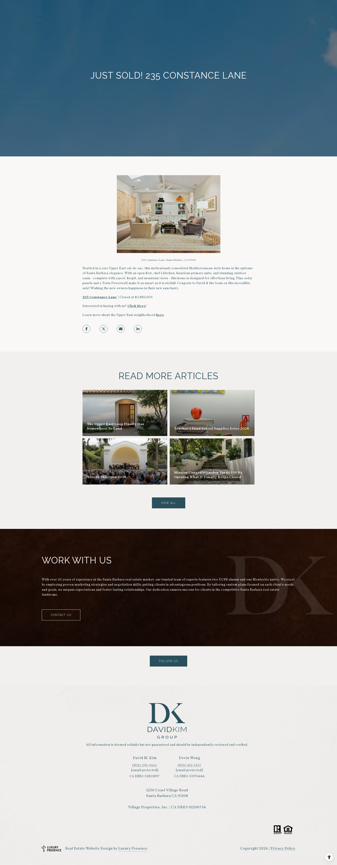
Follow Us (168, 661)
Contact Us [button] (61, 614)
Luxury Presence (132, 848)
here (160, 315)
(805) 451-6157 (189, 765)
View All (168, 502)
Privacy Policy (282, 848)
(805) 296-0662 (144, 765)
